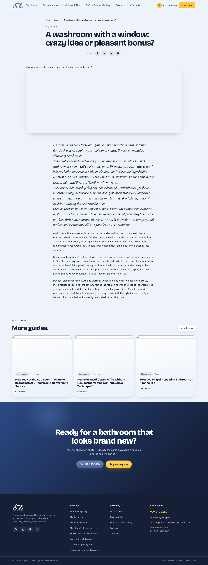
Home (48, 20)
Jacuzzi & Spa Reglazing (81, 544)
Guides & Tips (72, 5)
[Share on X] (104, 53)
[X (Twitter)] (37, 529)
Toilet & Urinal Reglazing (82, 539)
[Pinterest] (30, 529)
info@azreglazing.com (160, 517)
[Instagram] (23, 529)
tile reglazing (99, 219)
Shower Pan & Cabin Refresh (84, 533)
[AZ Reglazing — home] (18, 5)
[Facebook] (15, 529)
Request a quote (119, 464)
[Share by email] (117, 53)
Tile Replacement (78, 522)
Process (120, 5)
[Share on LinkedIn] (111, 53)
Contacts (135, 5)
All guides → (186, 328)
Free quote (187, 5)
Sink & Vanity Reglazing (81, 528)
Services (30, 5)
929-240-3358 (170, 5)
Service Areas (50, 5)
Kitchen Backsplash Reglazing (84, 550)
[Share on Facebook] (97, 53)
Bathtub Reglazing (78, 511)
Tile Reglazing (76, 517)
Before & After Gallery (98, 5)
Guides (57, 20)
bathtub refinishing (68, 265)
